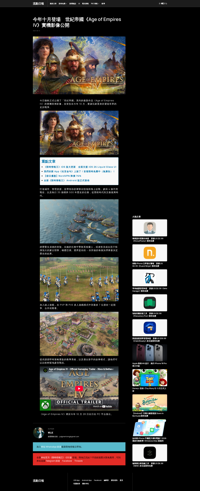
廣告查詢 (114, 480)
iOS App (76, 480)
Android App (87, 480)
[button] (163, 3)
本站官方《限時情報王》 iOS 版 (56, 457)
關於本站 (85, 483)
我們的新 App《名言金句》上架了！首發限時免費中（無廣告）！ (79, 171)
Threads (78, 460)
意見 (121, 480)
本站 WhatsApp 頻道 (51, 446)
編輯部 (106, 480)
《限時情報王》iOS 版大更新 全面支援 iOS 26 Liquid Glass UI (80, 166)
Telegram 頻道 (53, 460)
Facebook (67, 460)
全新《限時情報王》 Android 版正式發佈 (67, 180)
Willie (50, 432)
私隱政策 (76, 483)
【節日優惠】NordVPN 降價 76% (62, 175)
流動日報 (38, 3)
